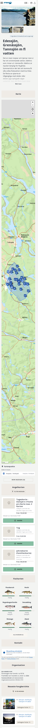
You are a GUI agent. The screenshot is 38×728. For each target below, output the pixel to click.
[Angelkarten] (18, 489)
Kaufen (19, 520)
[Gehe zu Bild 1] (7, 29)
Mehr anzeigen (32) (18, 480)
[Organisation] (18, 665)
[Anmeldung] (35, 3)
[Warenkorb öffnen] (31, 3)
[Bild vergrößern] (18, 16)
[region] (18, 16)
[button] (8, 272)
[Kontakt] (18, 642)
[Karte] (18, 93)
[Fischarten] (18, 578)
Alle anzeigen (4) (18, 635)
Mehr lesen (18, 84)
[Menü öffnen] (1, 2)
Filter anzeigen (19, 491)
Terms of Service (11, 658)
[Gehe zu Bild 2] (18, 29)
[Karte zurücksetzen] (32, 109)
